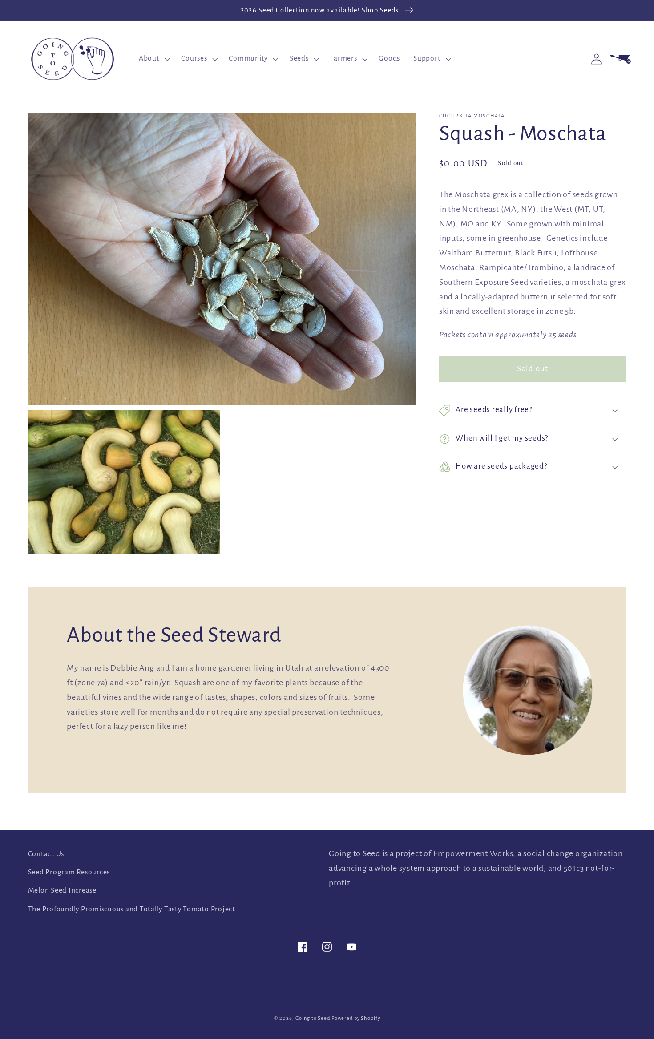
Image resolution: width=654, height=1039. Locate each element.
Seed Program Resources (69, 872)
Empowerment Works (473, 853)
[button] (153, 58)
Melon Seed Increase (62, 890)
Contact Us (46, 854)
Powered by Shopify (355, 1018)
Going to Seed (312, 1018)
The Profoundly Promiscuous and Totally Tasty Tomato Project (131, 909)
